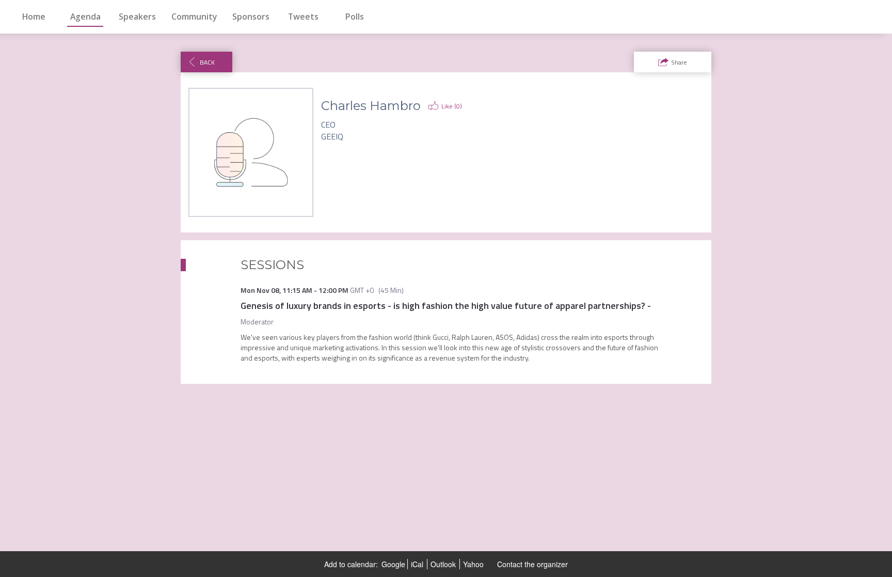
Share (679, 62)
